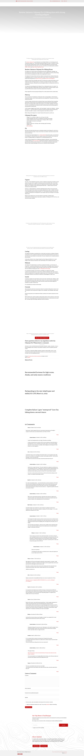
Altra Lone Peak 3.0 (36, 140)
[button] (63, 725)
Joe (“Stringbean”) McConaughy (44, 268)
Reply (57, 434)
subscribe (48, 704)
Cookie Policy (65, 751)
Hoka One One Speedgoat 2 (50, 78)
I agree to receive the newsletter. (38, 727)
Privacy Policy (60, 751)
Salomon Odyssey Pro (30, 62)
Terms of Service (54, 751)
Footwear (34, 17)
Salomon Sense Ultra (39, 78)
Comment (26, 675)
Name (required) (28, 688)
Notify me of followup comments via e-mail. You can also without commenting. (41, 704)
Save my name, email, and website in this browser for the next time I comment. (39, 702)
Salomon (28, 357)
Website (26, 697)
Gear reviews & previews (41, 17)
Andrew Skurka (48, 17)
